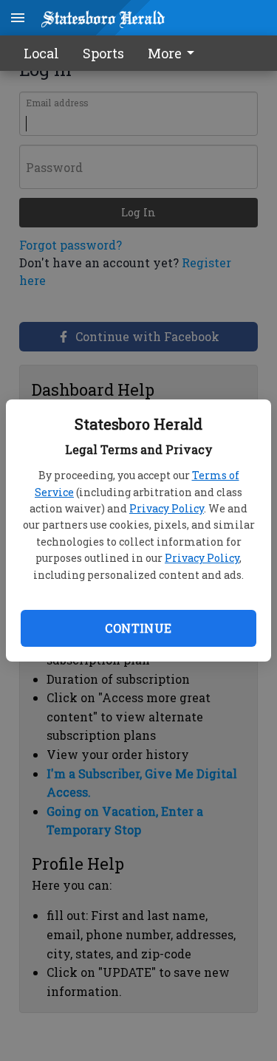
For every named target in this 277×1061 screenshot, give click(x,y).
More (165, 53)
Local (41, 53)
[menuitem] (175, 53)
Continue (138, 628)
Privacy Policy (166, 508)
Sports (103, 53)
